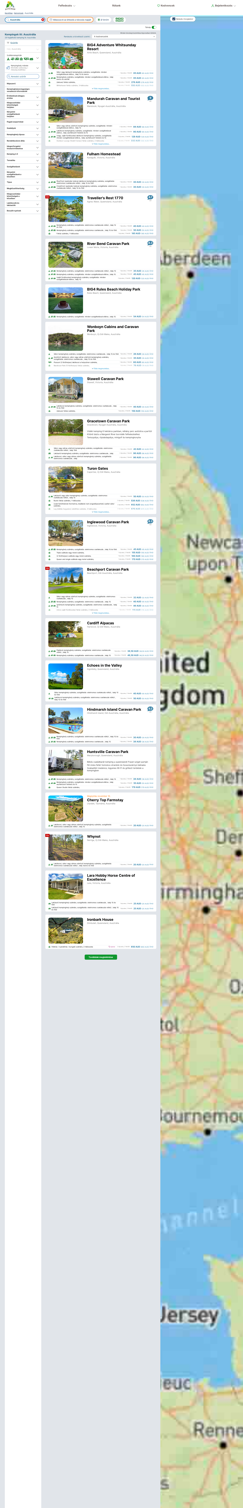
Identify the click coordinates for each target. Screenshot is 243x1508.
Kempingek (18, 13)
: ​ (78, 36)
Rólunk (116, 5)
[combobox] (25, 19)
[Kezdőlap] (10, 5)
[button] (23, 58)
